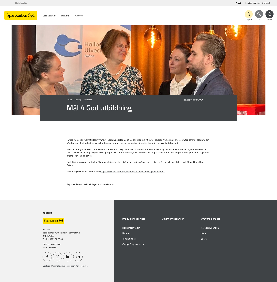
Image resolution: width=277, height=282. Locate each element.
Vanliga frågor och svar (133, 244)
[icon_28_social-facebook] (47, 256)
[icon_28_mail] (78, 256)
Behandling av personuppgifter (65, 266)
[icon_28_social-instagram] (57, 256)
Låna (203, 233)
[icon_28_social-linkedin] (67, 256)
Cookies (46, 266)
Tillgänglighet (128, 238)
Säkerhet (84, 266)
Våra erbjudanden (210, 227)
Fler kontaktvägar (131, 227)
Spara (204, 238)
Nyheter (126, 233)
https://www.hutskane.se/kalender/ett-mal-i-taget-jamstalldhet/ (132, 171)
